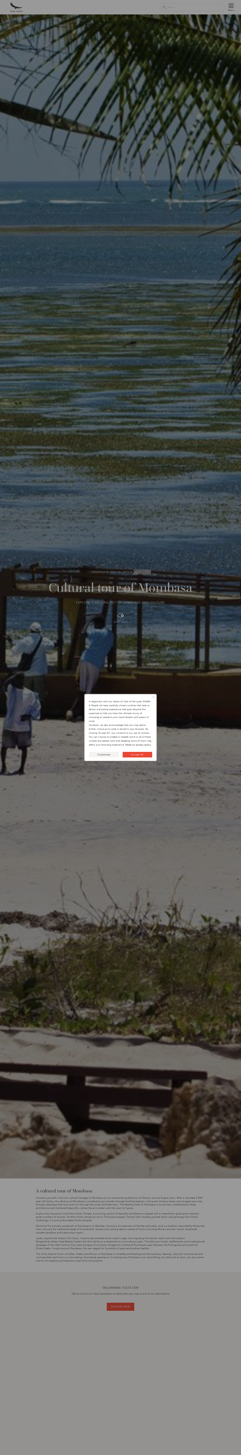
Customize (104, 754)
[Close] (153, 697)
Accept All (137, 754)
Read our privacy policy (138, 744)
